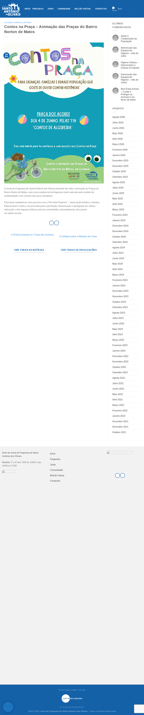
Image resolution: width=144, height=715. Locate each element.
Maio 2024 (117, 264)
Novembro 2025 (120, 166)
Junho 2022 (118, 389)
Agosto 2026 (118, 117)
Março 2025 (118, 209)
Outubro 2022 (119, 367)
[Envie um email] (140, 9)
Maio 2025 (117, 198)
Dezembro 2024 (120, 226)
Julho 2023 (117, 318)
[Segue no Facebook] (134, 9)
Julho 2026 (117, 122)
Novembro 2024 (120, 231)
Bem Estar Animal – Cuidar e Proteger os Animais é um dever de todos (130, 94)
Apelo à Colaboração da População (129, 39)
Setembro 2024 (120, 242)
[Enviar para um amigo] (56, 223)
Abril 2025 (117, 204)
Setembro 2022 (120, 372)
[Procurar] (128, 9)
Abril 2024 (117, 269)
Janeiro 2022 (118, 416)
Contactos (101, 9)
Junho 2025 (118, 193)
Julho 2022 (117, 383)
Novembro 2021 (120, 427)
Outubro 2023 (119, 302)
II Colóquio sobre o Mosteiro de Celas (78, 236)
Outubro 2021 (119, 432)
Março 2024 (118, 275)
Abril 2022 (117, 399)
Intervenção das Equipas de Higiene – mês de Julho (129, 52)
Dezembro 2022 (120, 356)
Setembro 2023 (120, 307)
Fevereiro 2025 (120, 215)
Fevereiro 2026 (120, 150)
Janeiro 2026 (118, 155)
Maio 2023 (117, 329)
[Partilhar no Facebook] (51, 223)
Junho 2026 (118, 128)
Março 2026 (118, 144)
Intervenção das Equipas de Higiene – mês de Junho (129, 78)
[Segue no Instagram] (137, 9)
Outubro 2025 (119, 171)
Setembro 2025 (120, 177)
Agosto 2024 (118, 247)
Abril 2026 (117, 139)
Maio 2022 (117, 394)
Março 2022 (118, 405)
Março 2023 (118, 340)
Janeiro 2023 (118, 351)
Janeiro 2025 (118, 220)
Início (28, 9)
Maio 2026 (117, 133)
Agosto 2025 (118, 182)
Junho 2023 (118, 323)
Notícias (27, 22)
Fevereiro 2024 (120, 280)
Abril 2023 (117, 334)
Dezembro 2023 (120, 291)
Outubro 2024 (119, 237)
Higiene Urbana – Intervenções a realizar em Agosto (130, 65)
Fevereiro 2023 (120, 345)
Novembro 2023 (120, 296)
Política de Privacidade (72, 707)
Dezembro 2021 (120, 421)
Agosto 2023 (118, 313)
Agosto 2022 (118, 378)
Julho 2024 (117, 253)
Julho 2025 (117, 188)
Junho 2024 (118, 258)
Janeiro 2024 (118, 285)
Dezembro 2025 (120, 160)
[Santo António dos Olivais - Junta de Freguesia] (11, 8)
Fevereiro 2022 (120, 410)
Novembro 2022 (120, 361)
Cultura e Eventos (13, 22)
